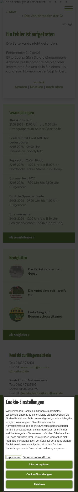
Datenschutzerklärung (37, 457)
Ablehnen (39, 484)
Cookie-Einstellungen (39, 474)
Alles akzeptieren (39, 464)
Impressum (13, 457)
